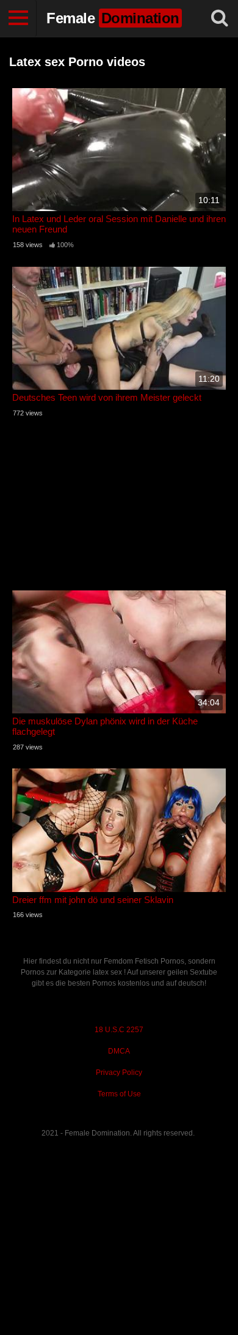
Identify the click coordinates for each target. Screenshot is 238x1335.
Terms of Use (119, 1094)
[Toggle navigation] (18, 18)
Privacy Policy (119, 1072)
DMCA (119, 1051)
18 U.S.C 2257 (119, 1029)
